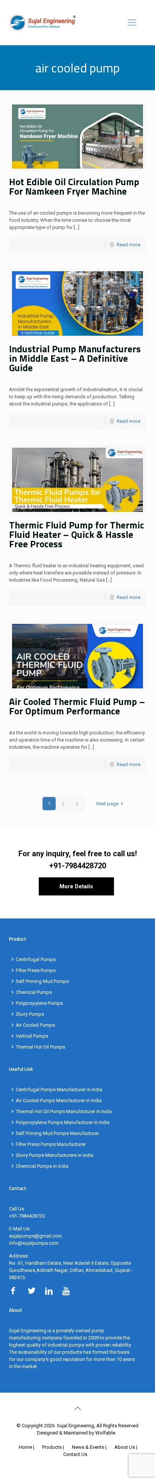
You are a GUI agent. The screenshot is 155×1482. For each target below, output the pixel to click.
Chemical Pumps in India (42, 1166)
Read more (128, 244)
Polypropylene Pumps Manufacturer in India (62, 1122)
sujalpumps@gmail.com (35, 1236)
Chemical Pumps (34, 992)
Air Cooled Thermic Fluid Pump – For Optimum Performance (77, 706)
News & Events (88, 1447)
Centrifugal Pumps (36, 959)
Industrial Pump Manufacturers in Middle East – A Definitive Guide (75, 358)
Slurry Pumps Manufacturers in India (54, 1155)
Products (52, 1447)
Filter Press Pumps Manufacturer (51, 1144)
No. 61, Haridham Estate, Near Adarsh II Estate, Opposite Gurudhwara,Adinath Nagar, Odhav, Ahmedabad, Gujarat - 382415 (71, 1270)
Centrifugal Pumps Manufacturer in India (59, 1089)
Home (25, 1447)
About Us (124, 1447)
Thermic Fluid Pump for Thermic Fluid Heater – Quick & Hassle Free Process (76, 534)
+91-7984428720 (77, 865)
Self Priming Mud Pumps (42, 981)
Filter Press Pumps (36, 970)
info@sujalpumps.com (34, 1243)
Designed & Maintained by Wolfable (76, 1433)
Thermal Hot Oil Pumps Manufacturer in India (64, 1111)
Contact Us (75, 1454)
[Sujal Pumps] (77, 22)
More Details (76, 886)
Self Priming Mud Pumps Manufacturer (57, 1133)
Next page (107, 803)
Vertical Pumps (32, 1036)
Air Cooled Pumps (35, 1025)
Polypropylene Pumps (39, 1003)
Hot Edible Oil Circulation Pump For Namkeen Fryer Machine (74, 186)
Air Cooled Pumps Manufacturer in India (59, 1100)
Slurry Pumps (30, 1014)
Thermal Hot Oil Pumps (40, 1047)
